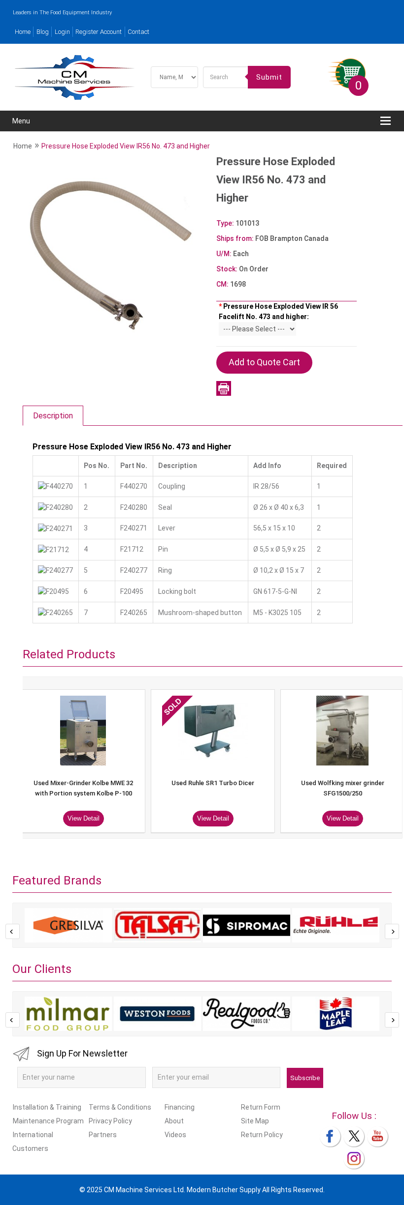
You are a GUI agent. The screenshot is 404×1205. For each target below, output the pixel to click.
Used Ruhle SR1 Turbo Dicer (129, 783)
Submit (269, 77)
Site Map (255, 1121)
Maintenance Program (48, 1121)
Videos (175, 1135)
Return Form (260, 1107)
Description (53, 415)
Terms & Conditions (120, 1107)
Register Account (98, 31)
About (174, 1121)
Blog (42, 31)
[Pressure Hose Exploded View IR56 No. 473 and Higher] (117, 254)
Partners (103, 1135)
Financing (180, 1107)
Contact (138, 31)
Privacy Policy (110, 1121)
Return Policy (262, 1135)
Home (23, 31)
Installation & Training (47, 1107)
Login (62, 31)
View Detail (129, 818)
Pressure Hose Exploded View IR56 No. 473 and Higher (125, 146)
